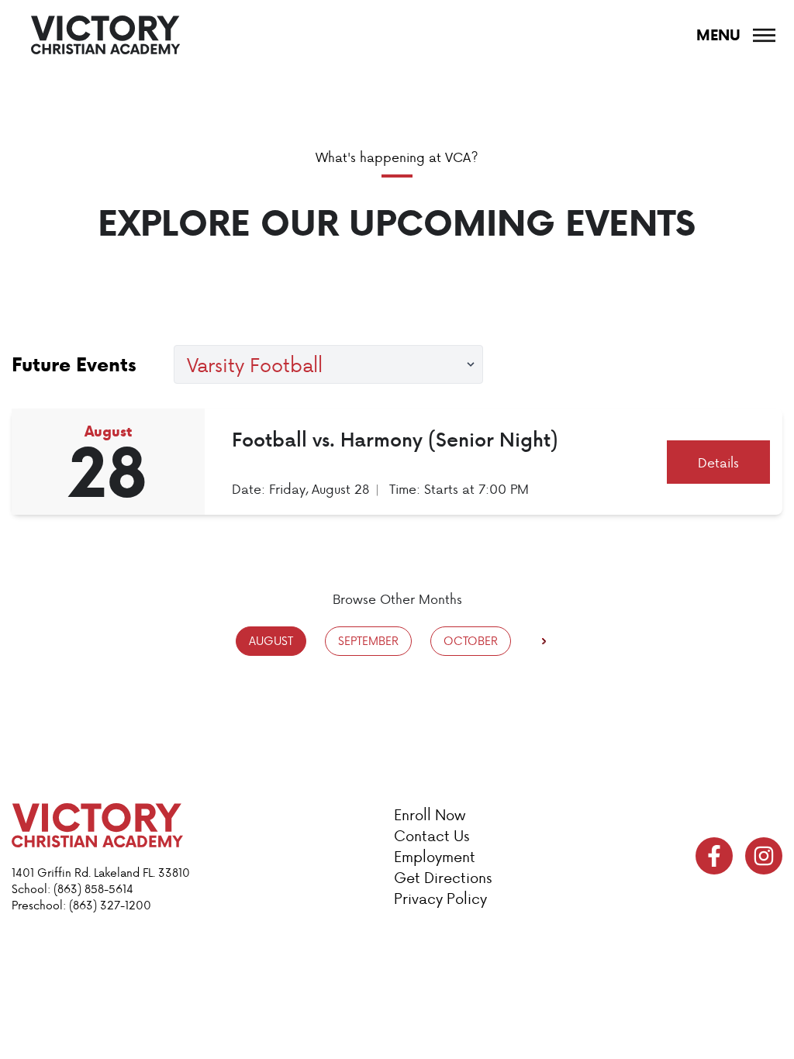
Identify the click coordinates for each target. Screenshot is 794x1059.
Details (718, 462)
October (471, 641)
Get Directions (443, 877)
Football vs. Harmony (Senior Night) (395, 439)
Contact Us (431, 835)
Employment (434, 856)
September (368, 641)
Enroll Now (429, 814)
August (271, 641)
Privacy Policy (440, 898)
